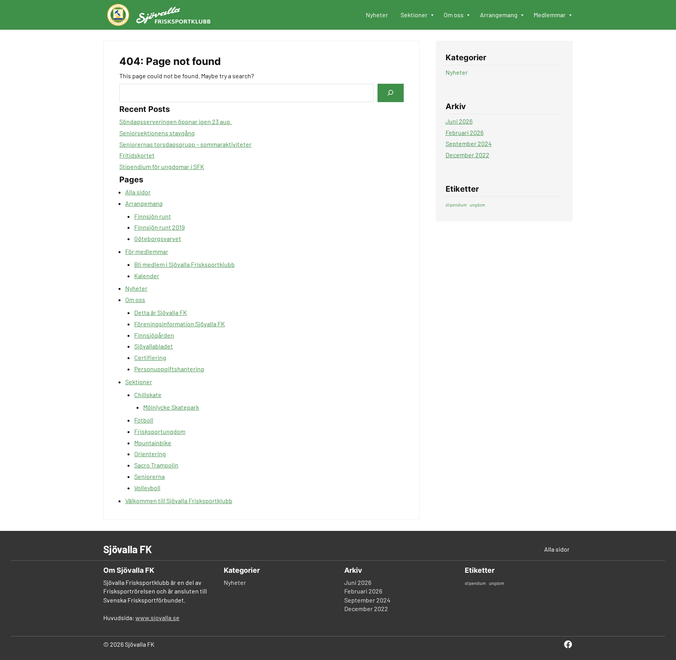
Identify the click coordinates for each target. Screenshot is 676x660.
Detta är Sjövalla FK (160, 312)
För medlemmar (146, 251)
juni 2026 (459, 121)
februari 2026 (465, 132)
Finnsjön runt (152, 216)
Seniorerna (149, 476)
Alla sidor (138, 192)
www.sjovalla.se (157, 617)
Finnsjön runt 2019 (159, 227)
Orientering (150, 453)
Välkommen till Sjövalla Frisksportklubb (178, 500)
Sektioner (138, 381)
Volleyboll (147, 487)
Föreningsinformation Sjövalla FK (179, 323)
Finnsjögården (154, 335)
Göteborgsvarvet (157, 238)
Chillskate (148, 394)
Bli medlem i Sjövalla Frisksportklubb (184, 264)
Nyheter (136, 288)
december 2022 (467, 154)
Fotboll (143, 420)
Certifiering (150, 357)
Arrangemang (144, 203)
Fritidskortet (137, 155)
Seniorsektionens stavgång (157, 133)
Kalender (146, 275)
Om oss (135, 299)
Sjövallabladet (153, 346)
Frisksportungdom (159, 431)
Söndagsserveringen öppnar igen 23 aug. (175, 121)
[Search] (390, 93)
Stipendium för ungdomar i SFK (161, 166)
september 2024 (469, 143)
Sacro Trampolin (156, 465)
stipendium (456, 204)
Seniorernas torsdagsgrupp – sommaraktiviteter (185, 144)
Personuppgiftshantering (169, 368)
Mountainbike (152, 442)
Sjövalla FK (127, 549)
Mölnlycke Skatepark (171, 407)
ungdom (477, 204)
